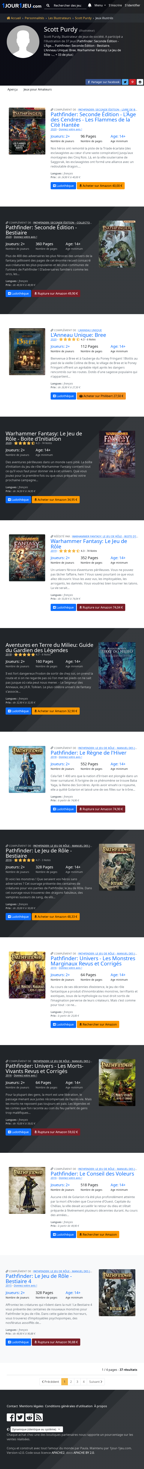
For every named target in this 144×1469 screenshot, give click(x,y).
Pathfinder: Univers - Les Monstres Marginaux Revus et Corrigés (93, 961)
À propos (100, 1406)
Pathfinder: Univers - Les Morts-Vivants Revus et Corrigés (44, 1068)
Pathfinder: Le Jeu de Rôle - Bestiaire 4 (39, 1278)
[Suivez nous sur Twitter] (20, 1420)
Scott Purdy (83, 18)
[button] (89, 5)
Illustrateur (87, 30)
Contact (12, 1406)
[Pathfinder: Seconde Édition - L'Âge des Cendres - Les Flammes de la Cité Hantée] (27, 148)
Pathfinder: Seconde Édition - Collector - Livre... (68, 222)
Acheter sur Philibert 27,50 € (103, 396)
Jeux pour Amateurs (38, 89)
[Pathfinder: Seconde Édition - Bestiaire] (117, 259)
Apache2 (58, 1453)
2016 (9, 860)
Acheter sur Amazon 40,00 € (102, 186)
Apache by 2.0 (84, 1453)
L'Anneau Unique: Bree (60, 50)
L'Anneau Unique (90, 330)
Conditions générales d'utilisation (69, 1406)
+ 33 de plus (64, 55)
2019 (54, 551)
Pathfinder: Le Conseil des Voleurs (92, 1173)
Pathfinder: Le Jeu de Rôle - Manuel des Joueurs (66, 846)
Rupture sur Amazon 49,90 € (57, 293)
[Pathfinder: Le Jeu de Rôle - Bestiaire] (117, 882)
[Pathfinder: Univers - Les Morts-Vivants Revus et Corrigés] (117, 1097)
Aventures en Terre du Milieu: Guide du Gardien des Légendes (49, 647)
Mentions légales (31, 1406)
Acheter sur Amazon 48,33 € (57, 917)
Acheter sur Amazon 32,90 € (57, 711)
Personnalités (34, 18)
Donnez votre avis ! (70, 129)
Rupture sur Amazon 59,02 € (57, 1132)
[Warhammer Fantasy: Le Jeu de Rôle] (27, 572)
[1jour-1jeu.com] (21, 5)
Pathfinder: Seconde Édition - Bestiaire (82, 46)
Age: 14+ (118, 136)
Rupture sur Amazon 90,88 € (57, 1342)
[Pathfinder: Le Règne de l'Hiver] (27, 779)
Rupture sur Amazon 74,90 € (102, 809)
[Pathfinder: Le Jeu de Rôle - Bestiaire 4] (117, 1307)
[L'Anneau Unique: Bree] (27, 363)
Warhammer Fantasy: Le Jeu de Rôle (89, 543)
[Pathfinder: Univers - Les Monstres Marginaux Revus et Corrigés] (27, 990)
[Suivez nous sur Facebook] (11, 1420)
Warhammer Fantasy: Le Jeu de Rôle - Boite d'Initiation (44, 436)
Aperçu (13, 89)
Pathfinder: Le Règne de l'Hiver (89, 752)
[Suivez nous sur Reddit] (29, 1420)
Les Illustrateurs (59, 18)
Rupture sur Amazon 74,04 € (102, 607)
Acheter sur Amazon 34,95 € (57, 500)
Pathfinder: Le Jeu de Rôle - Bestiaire (39, 853)
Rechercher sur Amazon (99, 1024)
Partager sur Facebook (105, 82)
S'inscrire (115, 5)
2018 (9, 654)
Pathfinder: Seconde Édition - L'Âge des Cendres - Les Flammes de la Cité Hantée (93, 119)
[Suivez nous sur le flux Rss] (39, 1420)
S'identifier (132, 5)
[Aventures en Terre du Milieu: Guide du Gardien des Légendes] (117, 678)
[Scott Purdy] (23, 41)
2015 (9, 1285)
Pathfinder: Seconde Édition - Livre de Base (109, 109)
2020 (54, 129)
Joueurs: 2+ (60, 136)
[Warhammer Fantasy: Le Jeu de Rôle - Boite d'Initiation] (117, 467)
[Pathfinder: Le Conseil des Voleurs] (27, 1202)
